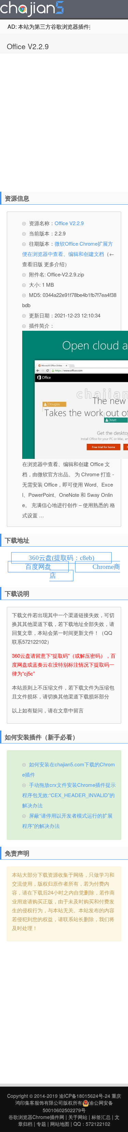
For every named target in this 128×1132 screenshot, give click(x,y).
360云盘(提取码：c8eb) (61, 557)
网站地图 (59, 1123)
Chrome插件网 (32, 10)
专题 (41, 1123)
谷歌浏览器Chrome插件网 (36, 1117)
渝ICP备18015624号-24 (84, 1095)
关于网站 (77, 1117)
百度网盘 (38, 566)
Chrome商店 (84, 571)
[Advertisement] (64, 121)
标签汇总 (101, 1117)
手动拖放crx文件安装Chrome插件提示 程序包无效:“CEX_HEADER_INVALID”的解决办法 (69, 795)
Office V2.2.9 (28, 46)
